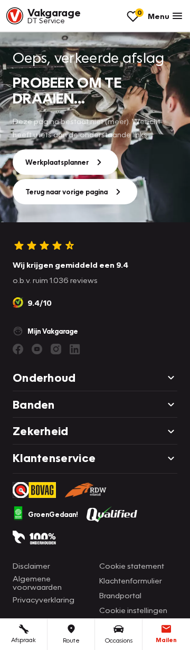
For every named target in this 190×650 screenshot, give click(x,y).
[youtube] (37, 349)
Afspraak (23, 640)
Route (71, 640)
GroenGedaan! (53, 514)
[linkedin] (75, 349)
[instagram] (56, 349)
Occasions (118, 640)
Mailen (166, 640)
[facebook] (18, 349)
